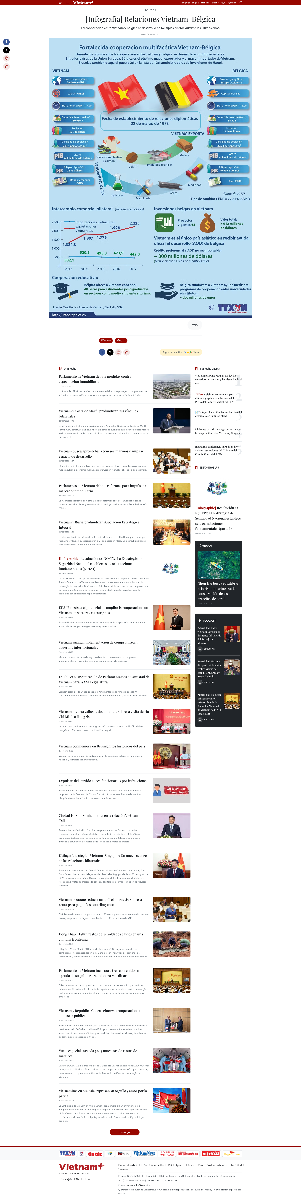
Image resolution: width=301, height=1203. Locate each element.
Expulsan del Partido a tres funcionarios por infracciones (103, 780)
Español (215, 2)
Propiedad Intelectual (129, 1165)
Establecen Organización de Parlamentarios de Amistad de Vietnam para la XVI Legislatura (104, 679)
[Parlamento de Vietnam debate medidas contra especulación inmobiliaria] (171, 386)
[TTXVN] (67, 1153)
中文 (223, 3)
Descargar (125, 1132)
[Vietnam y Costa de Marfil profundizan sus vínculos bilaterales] (171, 420)
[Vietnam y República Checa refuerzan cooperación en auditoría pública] (171, 1020)
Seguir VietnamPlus (172, 352)
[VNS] (144, 1153)
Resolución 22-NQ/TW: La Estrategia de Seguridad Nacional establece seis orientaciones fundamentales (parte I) (100, 563)
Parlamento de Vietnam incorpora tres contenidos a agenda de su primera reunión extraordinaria (99, 973)
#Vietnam (106, 340)
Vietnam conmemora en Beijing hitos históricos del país (102, 746)
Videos (207, 546)
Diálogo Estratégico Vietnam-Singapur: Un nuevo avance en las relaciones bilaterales (103, 858)
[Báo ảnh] (211, 1153)
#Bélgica (121, 340)
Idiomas (190, 1165)
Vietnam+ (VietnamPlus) (83, 2)
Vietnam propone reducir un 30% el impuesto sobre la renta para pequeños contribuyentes (100, 902)
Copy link (6, 66)
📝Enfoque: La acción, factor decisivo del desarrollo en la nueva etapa (218, 413)
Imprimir (6, 58)
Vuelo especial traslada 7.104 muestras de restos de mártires (98, 1053)
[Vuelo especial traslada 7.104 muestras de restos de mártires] (171, 1060)
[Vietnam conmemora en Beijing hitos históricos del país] (171, 756)
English (195, 2)
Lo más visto (210, 369)
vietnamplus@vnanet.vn (139, 1185)
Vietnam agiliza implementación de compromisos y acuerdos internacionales (98, 645)
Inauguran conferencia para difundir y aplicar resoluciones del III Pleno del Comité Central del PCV (217, 450)
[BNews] (110, 1153)
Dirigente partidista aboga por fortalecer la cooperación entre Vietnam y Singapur (218, 431)
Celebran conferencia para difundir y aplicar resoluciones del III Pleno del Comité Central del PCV (216, 398)
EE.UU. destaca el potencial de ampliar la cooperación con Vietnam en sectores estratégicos (103, 610)
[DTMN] (188, 1153)
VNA (200, 1165)
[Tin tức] (95, 1153)
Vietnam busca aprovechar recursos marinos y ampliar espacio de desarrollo (101, 454)
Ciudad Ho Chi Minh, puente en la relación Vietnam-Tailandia (99, 818)
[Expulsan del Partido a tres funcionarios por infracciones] (171, 790)
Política (150, 10)
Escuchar (209, 648)
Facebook (6, 42)
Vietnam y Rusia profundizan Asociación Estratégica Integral (99, 525)
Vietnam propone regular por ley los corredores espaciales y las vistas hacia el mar (218, 379)
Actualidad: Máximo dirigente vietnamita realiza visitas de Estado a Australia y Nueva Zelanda (209, 669)
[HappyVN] (232, 1153)
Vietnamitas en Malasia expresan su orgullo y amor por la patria (103, 1093)
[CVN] (167, 1153)
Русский (232, 3)
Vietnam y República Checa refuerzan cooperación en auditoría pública (100, 1013)
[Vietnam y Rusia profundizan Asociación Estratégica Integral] (171, 532)
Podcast (209, 621)
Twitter (6, 50)
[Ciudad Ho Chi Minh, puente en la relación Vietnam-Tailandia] (171, 825)
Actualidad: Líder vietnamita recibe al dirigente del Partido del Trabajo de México (209, 635)
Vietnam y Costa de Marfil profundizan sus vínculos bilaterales (98, 413)
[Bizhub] (123, 1153)
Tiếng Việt (185, 2)
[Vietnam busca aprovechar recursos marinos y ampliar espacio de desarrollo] (171, 461)
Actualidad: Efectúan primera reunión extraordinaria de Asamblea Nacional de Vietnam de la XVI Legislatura (209, 704)
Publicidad (236, 1165)
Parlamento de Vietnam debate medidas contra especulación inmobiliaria (95, 379)
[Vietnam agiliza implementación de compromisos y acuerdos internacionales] (171, 652)
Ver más (70, 369)
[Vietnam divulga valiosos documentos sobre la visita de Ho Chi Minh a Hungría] (171, 721)
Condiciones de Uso (154, 1165)
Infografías (209, 467)
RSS (170, 1165)
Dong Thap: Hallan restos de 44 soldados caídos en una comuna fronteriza (101, 937)
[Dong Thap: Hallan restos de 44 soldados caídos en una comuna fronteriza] (171, 944)
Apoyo (179, 1165)
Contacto (123, 1168)
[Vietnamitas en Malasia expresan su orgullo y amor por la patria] (171, 1100)
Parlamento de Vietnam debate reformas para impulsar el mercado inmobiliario (103, 488)
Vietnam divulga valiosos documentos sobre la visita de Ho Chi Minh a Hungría (104, 714)
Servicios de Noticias (217, 1165)
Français (205, 2)
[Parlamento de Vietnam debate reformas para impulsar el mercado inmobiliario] (171, 495)
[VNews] (81, 1153)
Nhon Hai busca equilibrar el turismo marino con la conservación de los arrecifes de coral (218, 591)
